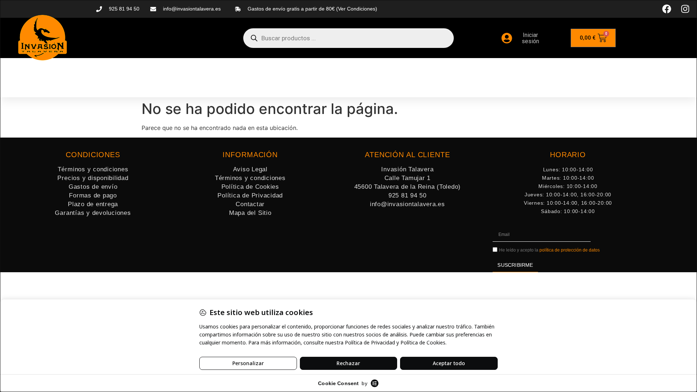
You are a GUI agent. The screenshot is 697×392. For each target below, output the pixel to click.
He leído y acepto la (549, 250)
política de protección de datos (569, 250)
